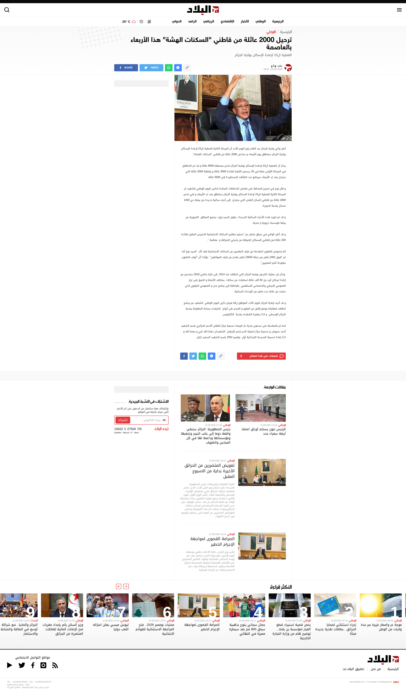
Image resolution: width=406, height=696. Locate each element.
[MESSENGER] (178, 67)
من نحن (376, 669)
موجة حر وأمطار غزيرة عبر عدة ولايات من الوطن (381, 627)
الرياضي (208, 22)
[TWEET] (193, 356)
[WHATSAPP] (169, 67)
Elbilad (203, 10)
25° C (126, 21)
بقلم (272, 67)
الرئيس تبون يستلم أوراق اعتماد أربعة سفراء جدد (263, 431)
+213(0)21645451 (20, 682)
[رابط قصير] (187, 67)
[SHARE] (184, 356)
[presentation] (126, 586)
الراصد (192, 22)
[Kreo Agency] (396, 682)
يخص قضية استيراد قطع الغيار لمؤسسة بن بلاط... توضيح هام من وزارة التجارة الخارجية (291, 631)
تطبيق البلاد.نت (353, 669)
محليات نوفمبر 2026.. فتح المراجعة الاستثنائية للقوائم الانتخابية (155, 629)
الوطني (260, 22)
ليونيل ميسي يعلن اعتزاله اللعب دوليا (111, 627)
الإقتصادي (227, 22)
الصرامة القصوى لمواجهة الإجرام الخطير (212, 541)
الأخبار (245, 22)
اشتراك (123, 420)
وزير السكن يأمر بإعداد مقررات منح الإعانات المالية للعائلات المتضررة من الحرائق (63, 629)
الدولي (177, 22)
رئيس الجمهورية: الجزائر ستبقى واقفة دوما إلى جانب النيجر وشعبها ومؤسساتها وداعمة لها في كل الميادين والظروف (205, 435)
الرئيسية (278, 22)
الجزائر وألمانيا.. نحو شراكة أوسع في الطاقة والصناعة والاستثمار (19, 629)
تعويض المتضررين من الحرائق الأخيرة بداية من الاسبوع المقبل (209, 471)
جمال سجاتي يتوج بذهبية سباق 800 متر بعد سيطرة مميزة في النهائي (247, 629)
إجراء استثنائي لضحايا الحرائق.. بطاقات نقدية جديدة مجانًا (335, 629)
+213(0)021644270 (43, 682)
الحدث (34, 620)
